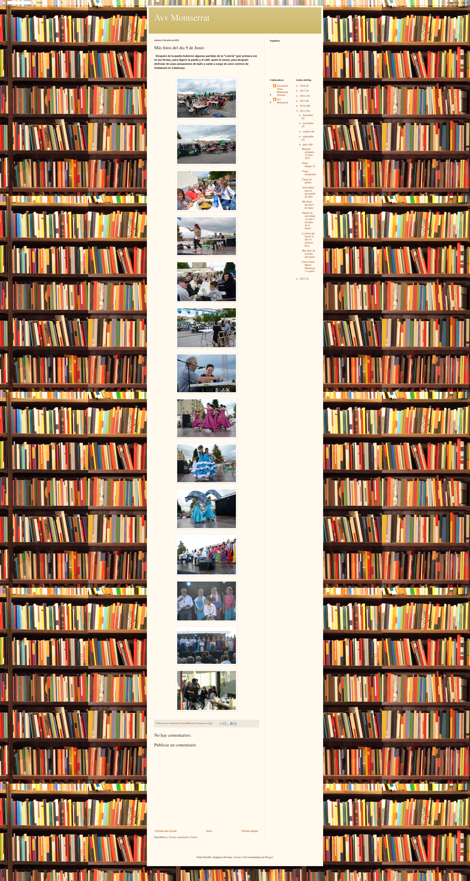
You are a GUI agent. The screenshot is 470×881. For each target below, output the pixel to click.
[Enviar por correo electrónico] (221, 723)
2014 (303, 105)
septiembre (308, 136)
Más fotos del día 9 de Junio (308, 205)
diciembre (308, 115)
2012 (303, 278)
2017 (303, 90)
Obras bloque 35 (308, 164)
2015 (303, 100)
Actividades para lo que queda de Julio (308, 192)
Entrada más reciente (166, 831)
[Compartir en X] (228, 723)
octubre (307, 131)
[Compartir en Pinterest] (235, 723)
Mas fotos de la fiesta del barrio (308, 254)
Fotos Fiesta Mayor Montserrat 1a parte (308, 266)
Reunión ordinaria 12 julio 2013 (308, 153)
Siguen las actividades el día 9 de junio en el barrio (308, 220)
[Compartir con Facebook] (232, 723)
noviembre (308, 123)
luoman (237, 857)
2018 (303, 85)
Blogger (269, 857)
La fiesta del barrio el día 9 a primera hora (308, 239)
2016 (303, 96)
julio (305, 144)
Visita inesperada (309, 172)
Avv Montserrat (182, 17)
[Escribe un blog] (225, 723)
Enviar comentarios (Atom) (183, 837)
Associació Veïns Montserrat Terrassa (282, 90)
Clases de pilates (307, 181)
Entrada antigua (250, 831)
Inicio (209, 831)
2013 (303, 111)
